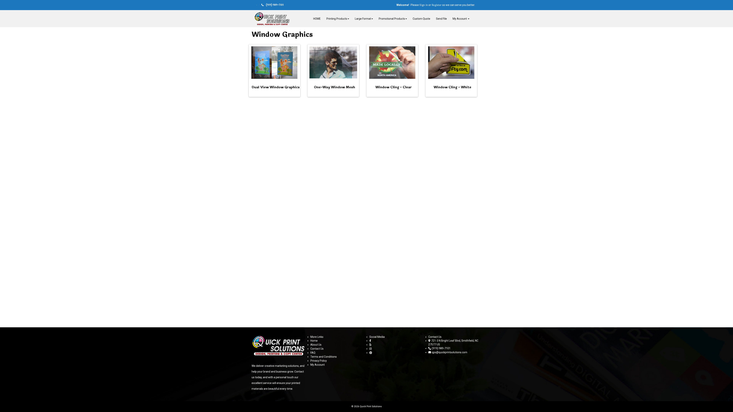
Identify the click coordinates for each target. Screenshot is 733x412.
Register (437, 5)
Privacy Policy (318, 360)
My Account (317, 364)
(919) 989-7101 (441, 348)
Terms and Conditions (323, 356)
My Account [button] (460, 18)
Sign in (423, 5)
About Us (315, 344)
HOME (317, 18)
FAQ (312, 352)
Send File (441, 18)
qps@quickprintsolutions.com (449, 352)
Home (314, 340)
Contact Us (317, 348)
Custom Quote (421, 18)
